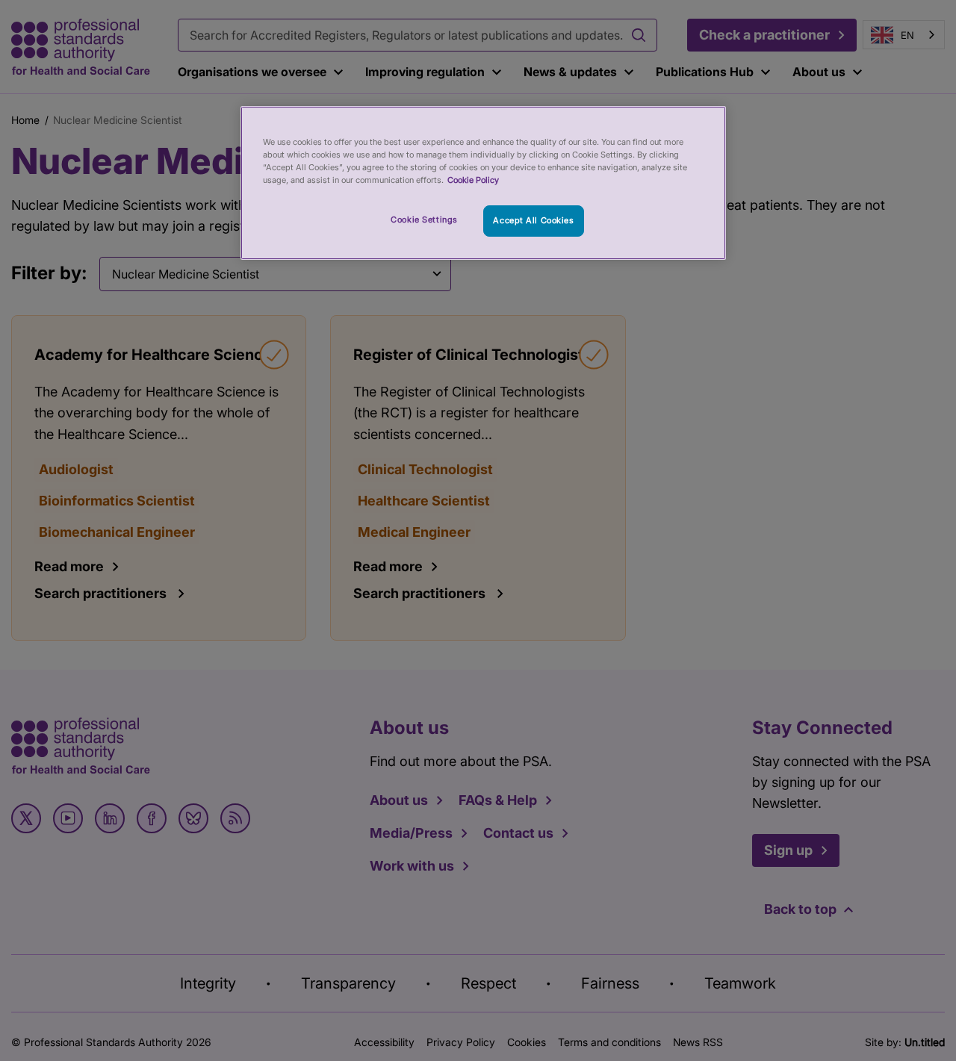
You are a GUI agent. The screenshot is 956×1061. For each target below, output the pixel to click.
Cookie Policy (473, 180)
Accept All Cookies (533, 220)
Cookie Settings (424, 219)
